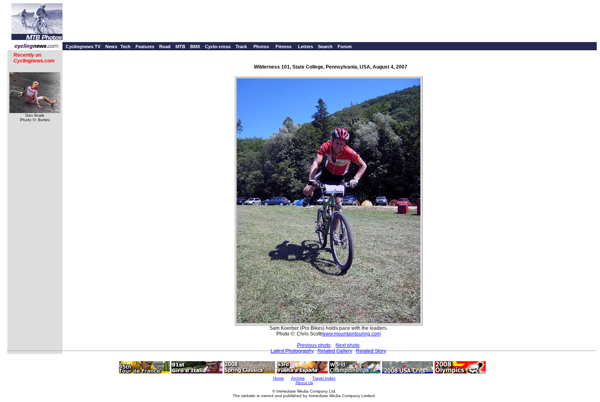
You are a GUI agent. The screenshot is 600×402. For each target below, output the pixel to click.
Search (325, 46)
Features (145, 46)
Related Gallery (335, 351)
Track (241, 46)
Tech (125, 46)
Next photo (348, 345)
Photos (261, 46)
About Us (304, 382)
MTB (180, 46)
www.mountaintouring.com (351, 334)
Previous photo (314, 345)
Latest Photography (292, 351)
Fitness (283, 46)
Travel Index (324, 378)
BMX (195, 46)
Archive (298, 378)
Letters (305, 46)
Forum (345, 46)
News (111, 46)
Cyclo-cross (218, 46)
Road (165, 46)
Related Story (371, 351)
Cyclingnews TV (83, 46)
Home (278, 378)
